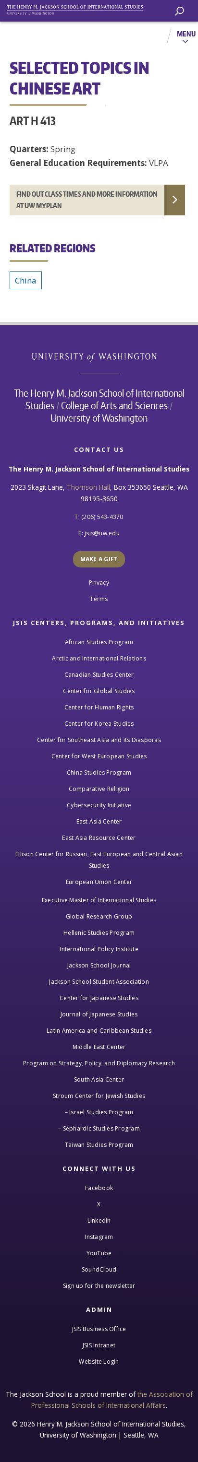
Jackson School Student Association (99, 982)
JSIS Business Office (99, 1329)
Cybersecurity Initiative (99, 805)
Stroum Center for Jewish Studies (99, 1096)
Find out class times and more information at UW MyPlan (87, 200)
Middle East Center (99, 1047)
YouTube (99, 1253)
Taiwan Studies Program (99, 1145)
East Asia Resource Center (99, 838)
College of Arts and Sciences (114, 405)
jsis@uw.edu (102, 533)
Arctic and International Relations (99, 658)
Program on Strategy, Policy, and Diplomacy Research (99, 1063)
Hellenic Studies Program (99, 933)
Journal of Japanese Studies (99, 1014)
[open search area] (179, 11)
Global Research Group (99, 916)
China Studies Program (99, 772)
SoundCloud (99, 1269)
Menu (186, 33)
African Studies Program (99, 642)
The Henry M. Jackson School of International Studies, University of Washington (79, 8)
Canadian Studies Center (99, 675)
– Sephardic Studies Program (99, 1128)
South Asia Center (99, 1079)
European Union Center (99, 882)
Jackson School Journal (99, 965)
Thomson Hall (88, 487)
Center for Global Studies (99, 691)
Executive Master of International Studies (99, 900)
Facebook (99, 1188)
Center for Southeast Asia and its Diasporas (99, 740)
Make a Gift (99, 559)
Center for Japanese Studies (99, 998)
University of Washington (99, 356)
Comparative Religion (99, 789)
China (26, 280)
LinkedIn (99, 1220)
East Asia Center (99, 821)
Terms (99, 599)
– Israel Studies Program (99, 1112)
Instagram (99, 1237)
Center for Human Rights (99, 707)
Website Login (99, 1361)
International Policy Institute (99, 949)
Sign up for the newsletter (99, 1286)
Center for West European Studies (99, 756)
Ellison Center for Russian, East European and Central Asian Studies (99, 860)
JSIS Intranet (99, 1345)
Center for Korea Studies (99, 723)
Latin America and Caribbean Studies (99, 1030)
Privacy (99, 582)
